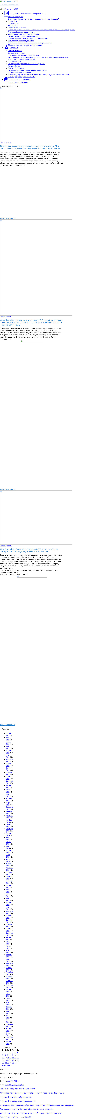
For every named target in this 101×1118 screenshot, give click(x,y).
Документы (12, 21)
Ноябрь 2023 (9, 873)
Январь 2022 (9, 969)
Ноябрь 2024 (9, 821)
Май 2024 (7, 847)
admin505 (11, 218)
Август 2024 (8, 834)
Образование (13, 23)
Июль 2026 (8, 738)
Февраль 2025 (9, 808)
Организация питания (16, 53)
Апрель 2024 (9, 851)
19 (3, 1060)
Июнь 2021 (8, 999)
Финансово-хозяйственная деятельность (24, 34)
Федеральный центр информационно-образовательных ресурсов (30, 1113)
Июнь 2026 (8, 743)
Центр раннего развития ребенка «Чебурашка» (26, 64)
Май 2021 (7, 1003)
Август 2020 (8, 1042)
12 (3, 1058)
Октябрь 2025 (9, 778)
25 (18, 1060)
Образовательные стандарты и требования (25, 45)
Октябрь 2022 (9, 930)
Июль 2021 (8, 995)
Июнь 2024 (8, 843)
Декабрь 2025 (9, 769)
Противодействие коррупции (19, 72)
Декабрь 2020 (9, 1025)
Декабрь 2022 (9, 921)
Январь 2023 (9, 917)
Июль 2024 (8, 838)
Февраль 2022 (9, 964)
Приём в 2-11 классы (16, 68)
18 (18, 1058)
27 (6, 1063)
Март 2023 (8, 908)
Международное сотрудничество (21, 41)
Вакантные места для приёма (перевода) (24, 36)
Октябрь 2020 (9, 1034)
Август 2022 (8, 938)
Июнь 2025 (8, 791)
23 (13, 1060)
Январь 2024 (9, 864)
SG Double (27, 1117)
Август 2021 (8, 990)
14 (8, 1058)
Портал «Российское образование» (16, 1097)
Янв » (9, 1065)
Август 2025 (8, 786)
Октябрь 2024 (9, 825)
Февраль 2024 (9, 860)
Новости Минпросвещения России (21, 59)
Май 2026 (7, 747)
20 (6, 1060)
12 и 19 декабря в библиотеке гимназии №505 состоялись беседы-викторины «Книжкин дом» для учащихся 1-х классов (29, 550)
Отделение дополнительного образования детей (27, 70)
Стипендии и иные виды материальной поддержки (28, 38)
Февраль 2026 (9, 760)
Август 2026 (8, 734)
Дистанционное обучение (18, 82)
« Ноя (4, 1065)
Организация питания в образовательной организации (29, 43)
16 (13, 1058)
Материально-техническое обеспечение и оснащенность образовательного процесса (41, 30)
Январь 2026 (9, 764)
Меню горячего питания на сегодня (25, 55)
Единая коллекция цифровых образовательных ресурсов (26, 1109)
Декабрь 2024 (9, 817)
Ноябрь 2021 (9, 977)
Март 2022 (8, 960)
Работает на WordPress (9, 1117)
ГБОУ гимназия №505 (9, 5)
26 (3, 1063)
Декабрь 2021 (9, 973)
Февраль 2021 (9, 1016)
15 (10, 1058)
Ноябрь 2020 (9, 1029)
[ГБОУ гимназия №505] (9, 1)
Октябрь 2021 (9, 982)
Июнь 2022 (8, 947)
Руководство (13, 25)
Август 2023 (8, 886)
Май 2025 (7, 795)
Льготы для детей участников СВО (21, 77)
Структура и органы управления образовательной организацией (33, 19)
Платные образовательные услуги (21, 32)
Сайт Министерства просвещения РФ (17, 1088)
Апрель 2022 (9, 956)
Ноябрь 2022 (9, 925)
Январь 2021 (9, 1021)
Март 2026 (8, 756)
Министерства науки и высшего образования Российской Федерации (32, 1093)
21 (8, 1060)
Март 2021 (8, 1012)
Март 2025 (8, 804)
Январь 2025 (9, 812)
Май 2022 (7, 951)
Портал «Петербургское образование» (18, 1101)
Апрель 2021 (9, 1008)
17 (15, 1058)
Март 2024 (8, 856)
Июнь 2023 (8, 895)
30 (13, 1063)
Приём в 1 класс (14, 66)
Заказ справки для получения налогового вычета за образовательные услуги (38, 57)
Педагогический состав (17, 28)
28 (8, 1063)
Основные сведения (15, 17)
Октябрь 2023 (9, 877)
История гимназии (15, 51)
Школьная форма (15, 62)
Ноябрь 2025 (9, 773)
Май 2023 (7, 899)
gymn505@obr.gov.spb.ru (14, 1085)
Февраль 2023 (9, 912)
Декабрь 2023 (9, 869)
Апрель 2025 (9, 799)
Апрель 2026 (9, 751)
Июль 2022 (8, 943)
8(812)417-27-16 (13, 1081)
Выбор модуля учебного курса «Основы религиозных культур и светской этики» (39, 75)
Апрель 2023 (9, 903)
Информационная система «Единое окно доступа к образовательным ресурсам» (37, 1105)
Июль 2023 (8, 890)
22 (10, 1060)
